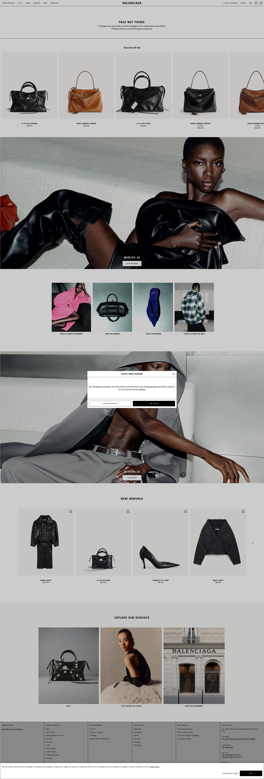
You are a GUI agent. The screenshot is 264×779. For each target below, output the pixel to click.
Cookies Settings (230, 773)
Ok (251, 773)
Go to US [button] (154, 404)
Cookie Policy (154, 767)
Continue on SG (110, 404)
